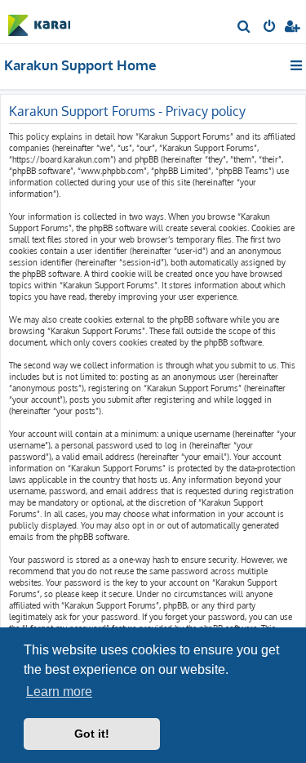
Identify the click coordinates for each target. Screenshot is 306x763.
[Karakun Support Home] (39, 21)
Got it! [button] (91, 733)
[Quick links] (297, 65)
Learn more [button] (59, 691)
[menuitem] (244, 28)
